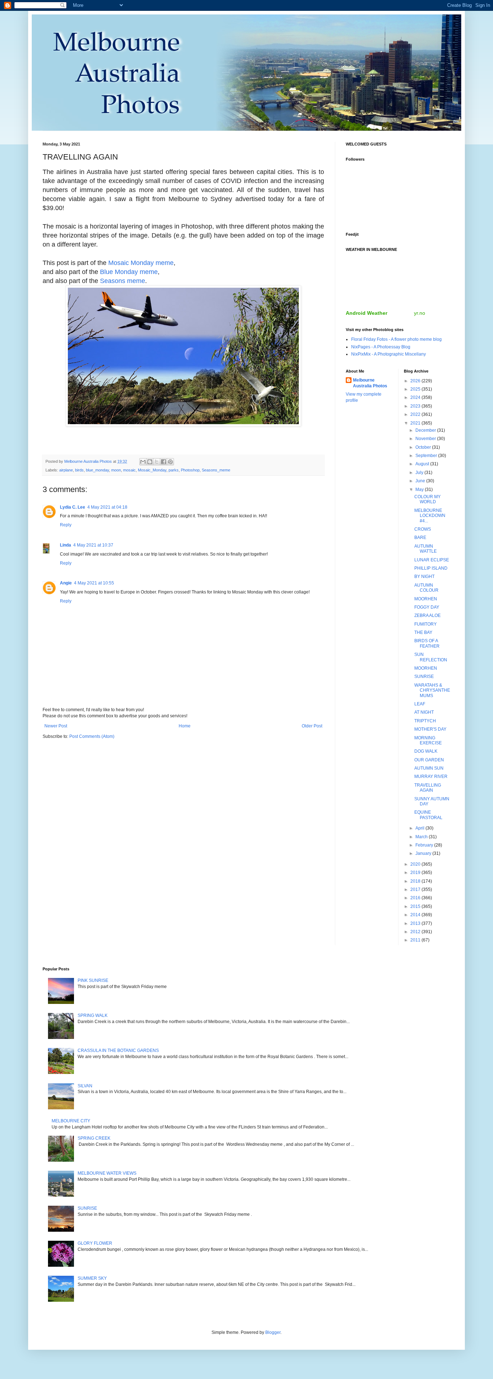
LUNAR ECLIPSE (431, 559)
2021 (416, 423)
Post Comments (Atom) (91, 736)
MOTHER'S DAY (430, 729)
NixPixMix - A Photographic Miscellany (388, 354)
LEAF (419, 703)
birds (79, 470)
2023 (416, 406)
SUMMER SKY (92, 1278)
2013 (416, 923)
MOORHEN (425, 598)
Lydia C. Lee (72, 507)
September (426, 455)
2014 (416, 914)
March (422, 836)
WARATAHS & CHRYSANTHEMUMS (432, 690)
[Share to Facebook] (163, 461)
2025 (416, 389)
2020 (416, 864)
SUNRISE (424, 676)
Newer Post (55, 725)
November (426, 438)
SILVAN (85, 1085)
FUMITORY (425, 624)
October (423, 447)
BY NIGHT (424, 576)
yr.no (419, 313)
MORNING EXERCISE (428, 740)
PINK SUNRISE (93, 980)
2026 (416, 380)
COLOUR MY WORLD (427, 499)
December (426, 430)
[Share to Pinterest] (170, 461)
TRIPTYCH (425, 720)
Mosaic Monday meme (141, 262)
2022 (416, 414)
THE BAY (423, 632)
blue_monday (97, 470)
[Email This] (143, 461)
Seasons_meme (216, 470)
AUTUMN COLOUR (426, 588)
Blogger (272, 1332)
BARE (420, 537)
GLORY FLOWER (95, 1243)
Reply (65, 524)
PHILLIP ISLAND (431, 568)
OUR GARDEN (429, 759)
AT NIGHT (424, 712)
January (423, 853)
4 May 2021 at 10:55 (94, 583)
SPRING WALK (93, 1015)
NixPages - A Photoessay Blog (380, 346)
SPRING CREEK (94, 1138)
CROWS (422, 529)
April (420, 828)
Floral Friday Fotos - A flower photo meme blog (396, 339)
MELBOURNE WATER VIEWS (107, 1173)
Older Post (312, 725)
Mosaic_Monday (152, 470)
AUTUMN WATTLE (425, 549)
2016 (416, 897)
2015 (416, 906)
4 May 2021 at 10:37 (93, 545)
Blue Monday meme (129, 271)
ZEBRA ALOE (427, 615)
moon (116, 470)
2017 (416, 889)
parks (174, 470)
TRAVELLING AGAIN (427, 788)
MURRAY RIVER (431, 776)
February (424, 845)
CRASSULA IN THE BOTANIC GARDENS (118, 1050)
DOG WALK (425, 751)
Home (185, 725)
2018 (416, 881)
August (422, 463)
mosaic (129, 470)
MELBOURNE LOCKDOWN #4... (429, 515)
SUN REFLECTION (430, 657)
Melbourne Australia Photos (370, 383)
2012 (416, 931)
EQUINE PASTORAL (428, 815)
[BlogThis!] (149, 461)
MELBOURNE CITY (71, 1120)
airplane (66, 470)
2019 (416, 872)
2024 (416, 397)
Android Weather (366, 313)
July (419, 472)
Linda (65, 545)
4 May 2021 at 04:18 (107, 507)
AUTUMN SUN (429, 768)
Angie (66, 583)
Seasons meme (122, 280)
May (420, 489)
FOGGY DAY (426, 607)
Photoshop (190, 470)
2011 (416, 940)
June (420, 480)
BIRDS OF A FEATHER (427, 643)
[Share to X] (156, 461)
